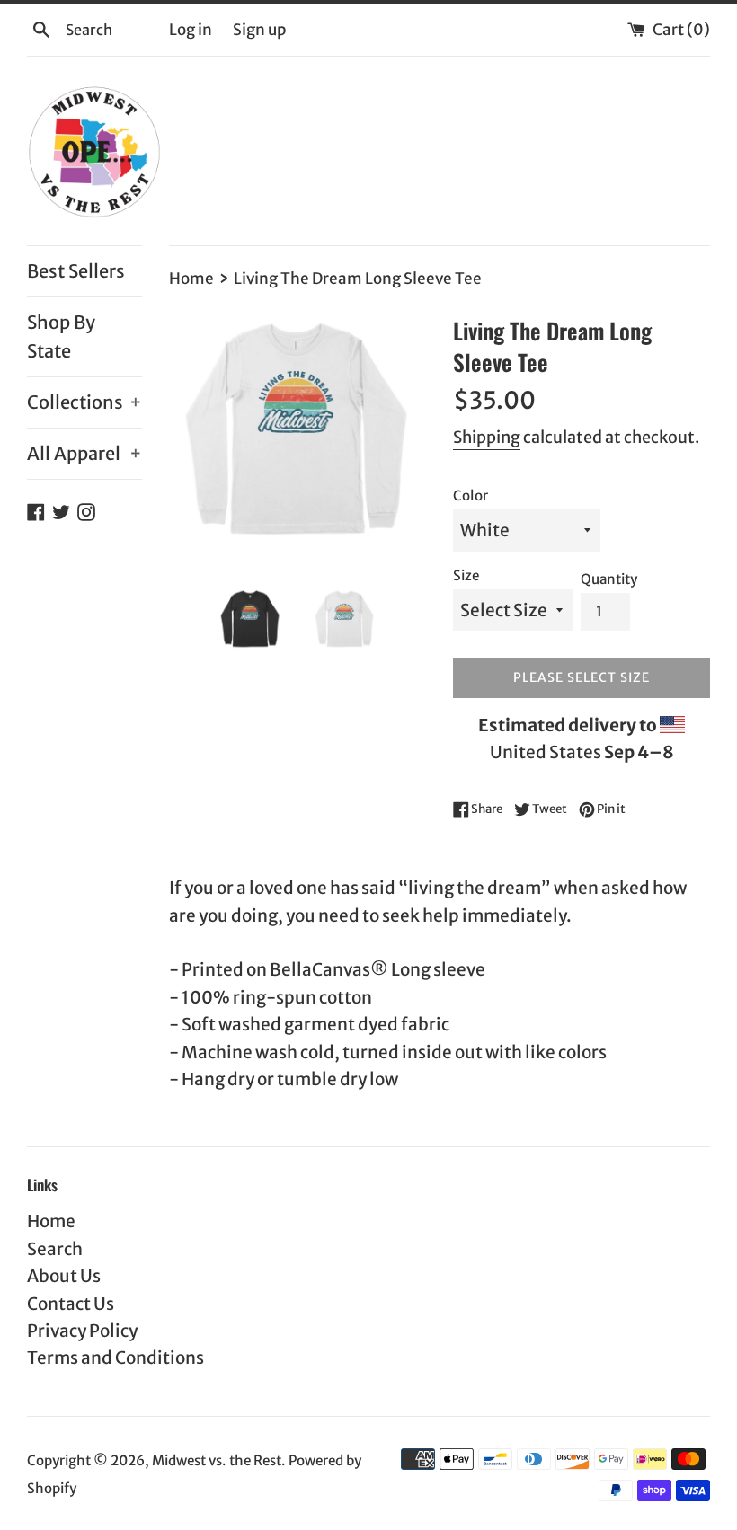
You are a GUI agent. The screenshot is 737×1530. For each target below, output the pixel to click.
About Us (64, 1276)
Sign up (259, 30)
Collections (84, 402)
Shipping (486, 437)
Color (470, 495)
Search (55, 1249)
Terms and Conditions (115, 1357)
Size (466, 575)
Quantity (609, 579)
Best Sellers (76, 271)
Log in (190, 30)
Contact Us (70, 1303)
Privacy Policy (82, 1330)
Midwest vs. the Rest (216, 1460)
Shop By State (61, 336)
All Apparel (84, 453)
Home (51, 1221)
